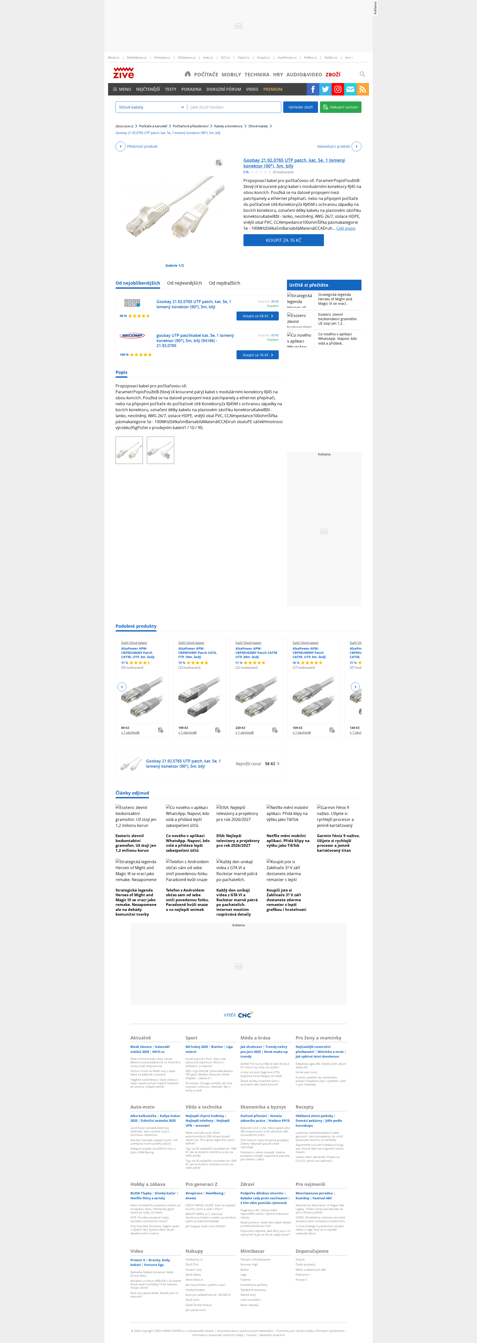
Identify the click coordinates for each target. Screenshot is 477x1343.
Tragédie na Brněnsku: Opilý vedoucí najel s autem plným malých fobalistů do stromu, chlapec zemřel (154, 1083)
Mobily (231, 74)
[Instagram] (338, 89)
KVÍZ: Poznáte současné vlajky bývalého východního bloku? (149, 1219)
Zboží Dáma (193, 1274)
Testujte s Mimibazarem (255, 1259)
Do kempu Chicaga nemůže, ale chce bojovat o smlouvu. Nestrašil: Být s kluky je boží (209, 1086)
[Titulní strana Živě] (188, 73)
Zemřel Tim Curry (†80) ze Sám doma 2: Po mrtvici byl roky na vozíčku (265, 1065)
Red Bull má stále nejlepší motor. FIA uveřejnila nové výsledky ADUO (153, 1141)
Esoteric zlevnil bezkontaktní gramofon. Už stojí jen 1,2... (338, 319)
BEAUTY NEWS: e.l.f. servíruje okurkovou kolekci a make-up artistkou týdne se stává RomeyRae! (211, 1217)
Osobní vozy (194, 1269)
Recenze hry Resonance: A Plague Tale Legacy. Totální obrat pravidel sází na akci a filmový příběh (320, 1208)
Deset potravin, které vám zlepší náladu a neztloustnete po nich (265, 1224)
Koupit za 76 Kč (283, 240)
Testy (170, 89)
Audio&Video (304, 74)
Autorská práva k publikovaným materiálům (245, 1331)
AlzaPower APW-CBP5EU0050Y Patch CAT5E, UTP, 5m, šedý (309, 652)
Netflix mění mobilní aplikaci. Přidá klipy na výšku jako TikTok (288, 840)
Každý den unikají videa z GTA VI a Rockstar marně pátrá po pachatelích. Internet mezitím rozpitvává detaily (237, 902)
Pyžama (245, 1279)
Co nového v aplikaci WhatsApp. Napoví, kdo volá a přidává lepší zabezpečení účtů (188, 843)
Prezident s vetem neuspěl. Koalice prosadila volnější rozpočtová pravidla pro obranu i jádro (264, 1155)
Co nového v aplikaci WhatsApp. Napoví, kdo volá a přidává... (337, 338)
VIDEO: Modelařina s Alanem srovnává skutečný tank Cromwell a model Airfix (320, 1219)
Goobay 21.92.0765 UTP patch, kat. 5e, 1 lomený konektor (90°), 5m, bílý (294, 163)
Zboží (333, 74)
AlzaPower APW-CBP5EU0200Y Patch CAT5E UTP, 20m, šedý (256, 652)
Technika (257, 74)
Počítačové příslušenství (190, 126)
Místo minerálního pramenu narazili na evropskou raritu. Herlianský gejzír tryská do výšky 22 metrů (155, 1208)
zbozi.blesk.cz (194, 1279)
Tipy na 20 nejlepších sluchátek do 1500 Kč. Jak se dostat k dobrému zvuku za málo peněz (211, 1152)
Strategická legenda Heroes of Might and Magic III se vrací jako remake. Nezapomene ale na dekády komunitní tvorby (136, 902)
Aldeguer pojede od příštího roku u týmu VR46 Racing (153, 1150)
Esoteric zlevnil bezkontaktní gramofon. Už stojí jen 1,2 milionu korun (136, 843)
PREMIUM (272, 89)
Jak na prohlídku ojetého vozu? (206, 1285)
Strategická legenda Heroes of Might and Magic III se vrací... (335, 299)
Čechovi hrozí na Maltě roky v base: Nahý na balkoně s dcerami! (153, 1072)
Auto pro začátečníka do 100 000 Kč (208, 1295)
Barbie (244, 1269)
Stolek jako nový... (307, 1072)
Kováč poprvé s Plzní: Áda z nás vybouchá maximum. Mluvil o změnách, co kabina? (206, 1062)
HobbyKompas (195, 1290)
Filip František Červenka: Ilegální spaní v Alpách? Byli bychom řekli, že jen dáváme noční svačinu (154, 1229)
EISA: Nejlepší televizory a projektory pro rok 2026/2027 (238, 840)
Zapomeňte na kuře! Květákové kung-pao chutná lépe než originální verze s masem (320, 1148)
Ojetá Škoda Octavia (199, 1305)
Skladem (273, 306)
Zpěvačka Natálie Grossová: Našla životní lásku (151, 1273)
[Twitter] (325, 89)
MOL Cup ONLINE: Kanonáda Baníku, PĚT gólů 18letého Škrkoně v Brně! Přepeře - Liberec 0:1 (210, 1074)
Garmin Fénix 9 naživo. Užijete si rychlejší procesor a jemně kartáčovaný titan (338, 843)
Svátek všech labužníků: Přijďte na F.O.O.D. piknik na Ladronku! (317, 1158)
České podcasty (306, 1264)
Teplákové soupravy (253, 1290)
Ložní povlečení (250, 1299)
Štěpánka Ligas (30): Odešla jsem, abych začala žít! (321, 1065)
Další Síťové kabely (134, 643)
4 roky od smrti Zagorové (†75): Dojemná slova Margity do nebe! (261, 1073)
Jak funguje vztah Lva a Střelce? (206, 1226)
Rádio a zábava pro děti (311, 1269)
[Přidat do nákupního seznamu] (218, 162)
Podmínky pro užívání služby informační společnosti (310, 1331)
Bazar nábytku (249, 1305)
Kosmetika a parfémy (254, 1285)
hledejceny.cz (194, 1259)
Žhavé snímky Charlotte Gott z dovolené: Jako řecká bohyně (259, 1082)
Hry (278, 74)
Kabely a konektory (228, 126)
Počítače (206, 74)
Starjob (300, 1259)
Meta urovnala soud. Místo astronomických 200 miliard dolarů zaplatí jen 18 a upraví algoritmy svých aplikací (210, 1138)
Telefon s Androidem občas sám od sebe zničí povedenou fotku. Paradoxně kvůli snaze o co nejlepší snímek (187, 900)
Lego (243, 1274)
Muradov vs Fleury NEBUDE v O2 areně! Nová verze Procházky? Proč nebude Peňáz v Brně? (155, 1284)
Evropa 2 (301, 1279)
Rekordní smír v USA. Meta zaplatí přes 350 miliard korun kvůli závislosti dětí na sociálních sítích (265, 1131)
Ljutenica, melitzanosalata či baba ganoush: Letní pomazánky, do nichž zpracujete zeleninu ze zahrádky (319, 1136)
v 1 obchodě (130, 732)
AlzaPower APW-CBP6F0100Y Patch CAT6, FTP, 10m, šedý (197, 652)
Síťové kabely (258, 126)
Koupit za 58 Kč (256, 315)
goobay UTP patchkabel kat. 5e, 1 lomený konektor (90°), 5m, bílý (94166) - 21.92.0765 (195, 341)
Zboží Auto (192, 1299)
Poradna (191, 89)
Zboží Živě (192, 1264)
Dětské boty (248, 1295)
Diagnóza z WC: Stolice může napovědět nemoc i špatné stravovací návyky (264, 1213)
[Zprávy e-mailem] (350, 89)
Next (355, 687)
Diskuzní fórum (223, 89)
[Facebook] (313, 89)
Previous (122, 687)
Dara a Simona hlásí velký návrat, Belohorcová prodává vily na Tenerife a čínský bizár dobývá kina (155, 1062)
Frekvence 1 (303, 1274)
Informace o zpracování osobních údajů (217, 1335)
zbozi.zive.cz (124, 126)
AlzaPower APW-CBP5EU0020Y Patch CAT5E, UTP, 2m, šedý (137, 652)
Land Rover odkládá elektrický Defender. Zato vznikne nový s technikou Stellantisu (149, 1131)
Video (252, 89)
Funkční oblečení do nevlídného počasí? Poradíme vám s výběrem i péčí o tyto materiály (321, 1080)
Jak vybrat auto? (196, 1310)
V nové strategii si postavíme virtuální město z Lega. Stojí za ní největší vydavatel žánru (320, 1229)
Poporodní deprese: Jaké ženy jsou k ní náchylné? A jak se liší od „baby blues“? (265, 1232)
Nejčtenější (148, 89)
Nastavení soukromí (272, 1335)
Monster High (249, 1264)
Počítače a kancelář (153, 126)
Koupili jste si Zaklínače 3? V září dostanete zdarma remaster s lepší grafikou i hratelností (286, 900)
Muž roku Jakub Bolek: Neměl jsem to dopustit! (154, 1294)
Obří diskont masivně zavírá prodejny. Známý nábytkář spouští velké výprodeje (264, 1143)
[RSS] (363, 89)
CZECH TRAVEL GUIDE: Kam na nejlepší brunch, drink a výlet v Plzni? (210, 1206)
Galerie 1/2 (174, 265)
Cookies (251, 1335)
